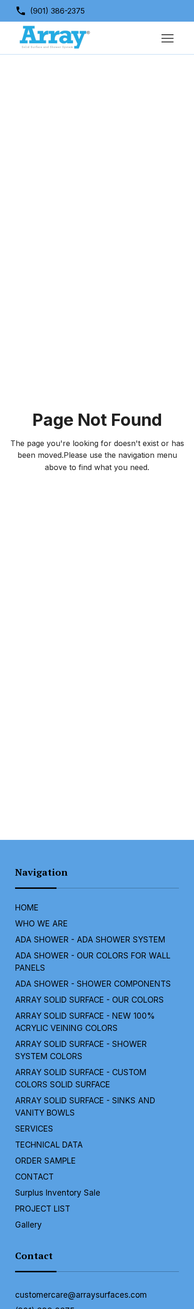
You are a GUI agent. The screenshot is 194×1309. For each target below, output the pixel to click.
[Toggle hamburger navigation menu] (167, 38)
